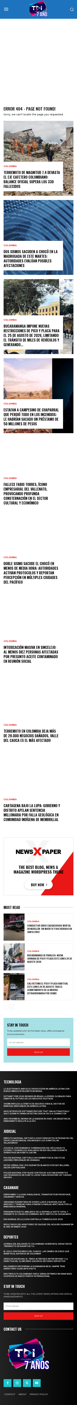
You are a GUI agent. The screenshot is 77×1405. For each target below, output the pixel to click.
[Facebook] (7, 1383)
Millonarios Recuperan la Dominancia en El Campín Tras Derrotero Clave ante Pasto (34, 1267)
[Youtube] (37, 1383)
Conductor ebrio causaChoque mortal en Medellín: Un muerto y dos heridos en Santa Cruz (49, 929)
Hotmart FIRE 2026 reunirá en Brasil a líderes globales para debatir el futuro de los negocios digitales (37, 1097)
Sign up (38, 1052)
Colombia (10, 166)
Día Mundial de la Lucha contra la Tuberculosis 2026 (33, 1219)
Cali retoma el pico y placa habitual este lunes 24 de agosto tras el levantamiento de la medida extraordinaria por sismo (47, 988)
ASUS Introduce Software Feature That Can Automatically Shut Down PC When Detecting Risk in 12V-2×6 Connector (36, 1112)
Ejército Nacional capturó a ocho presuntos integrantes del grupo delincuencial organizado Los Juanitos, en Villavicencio (38, 1140)
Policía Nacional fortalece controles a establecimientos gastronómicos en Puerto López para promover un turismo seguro (38, 1175)
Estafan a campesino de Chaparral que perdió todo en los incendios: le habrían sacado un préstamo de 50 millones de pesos (31, 416)
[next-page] (11, 1007)
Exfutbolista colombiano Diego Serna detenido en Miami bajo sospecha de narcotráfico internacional (38, 1275)
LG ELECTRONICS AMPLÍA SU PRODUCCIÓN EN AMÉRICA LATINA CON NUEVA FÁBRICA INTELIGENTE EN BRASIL (36, 1090)
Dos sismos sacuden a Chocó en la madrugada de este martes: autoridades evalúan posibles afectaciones (31, 258)
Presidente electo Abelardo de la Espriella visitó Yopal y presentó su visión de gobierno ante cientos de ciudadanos (37, 1213)
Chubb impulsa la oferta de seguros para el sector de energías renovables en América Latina (34, 1105)
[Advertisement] (38, 58)
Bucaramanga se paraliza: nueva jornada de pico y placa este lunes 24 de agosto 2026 (49, 958)
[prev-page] (6, 1007)
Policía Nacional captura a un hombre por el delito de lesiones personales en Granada (34, 1159)
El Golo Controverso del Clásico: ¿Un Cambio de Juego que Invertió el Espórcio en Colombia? (36, 1252)
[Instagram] (17, 1383)
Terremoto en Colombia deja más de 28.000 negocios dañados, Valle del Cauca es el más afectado (31, 735)
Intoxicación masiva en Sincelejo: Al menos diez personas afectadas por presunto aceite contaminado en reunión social (31, 654)
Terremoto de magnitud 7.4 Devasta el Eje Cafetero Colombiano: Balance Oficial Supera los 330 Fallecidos (32, 179)
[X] (27, 1383)
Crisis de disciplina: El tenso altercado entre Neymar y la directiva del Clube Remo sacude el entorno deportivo (36, 1260)
